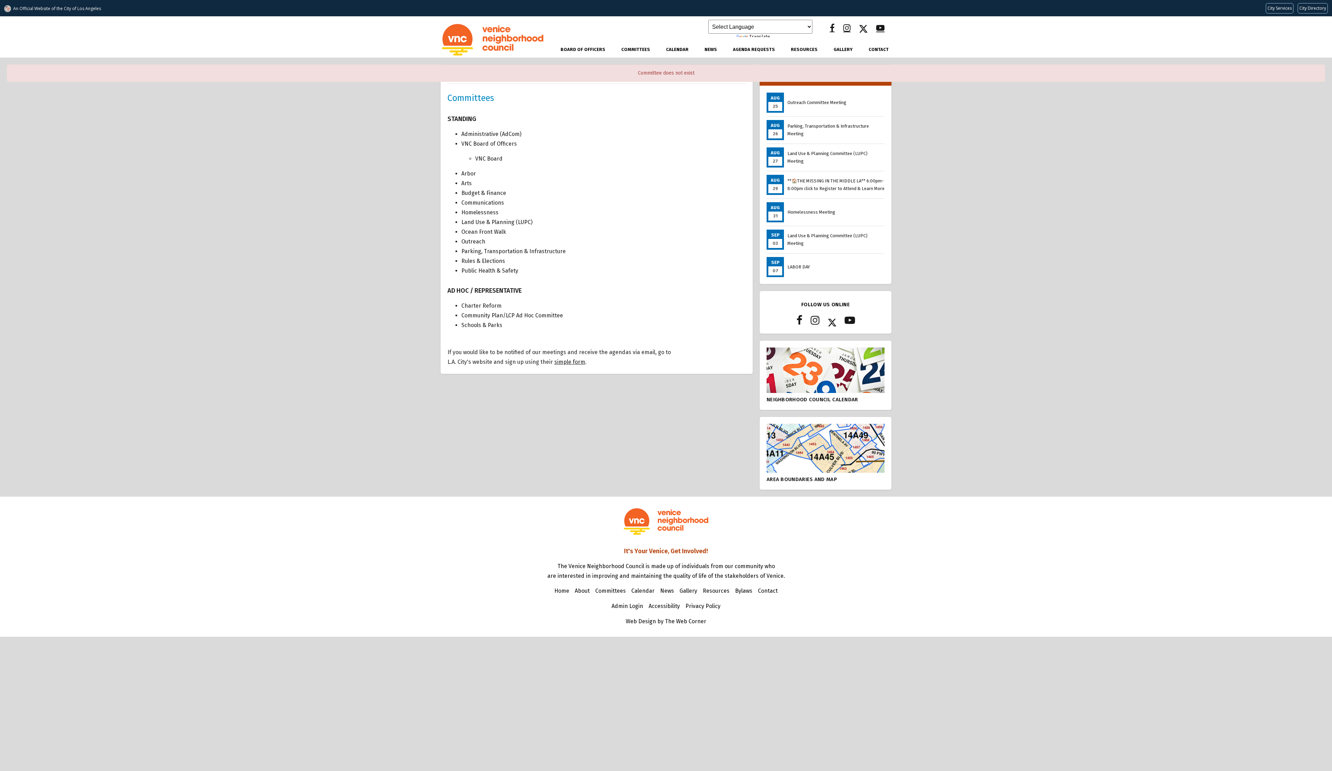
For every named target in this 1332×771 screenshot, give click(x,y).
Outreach (473, 241)
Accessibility (664, 606)
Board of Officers (583, 49)
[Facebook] (832, 28)
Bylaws (743, 591)
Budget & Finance (483, 193)
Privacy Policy (702, 606)
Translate (759, 37)
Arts (466, 183)
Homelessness (479, 212)
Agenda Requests (754, 49)
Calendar (677, 49)
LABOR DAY (798, 266)
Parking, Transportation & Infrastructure (513, 251)
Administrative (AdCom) (491, 134)
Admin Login (627, 606)
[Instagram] (847, 28)
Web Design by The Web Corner (666, 621)
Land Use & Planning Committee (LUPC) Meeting (827, 157)
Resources (804, 49)
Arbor (468, 173)
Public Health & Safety (489, 270)
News (711, 49)
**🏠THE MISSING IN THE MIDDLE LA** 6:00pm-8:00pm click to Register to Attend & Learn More (836, 184)
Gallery (843, 49)
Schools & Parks (481, 325)
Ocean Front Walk (483, 232)
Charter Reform (481, 305)
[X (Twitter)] (863, 28)
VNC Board (489, 158)
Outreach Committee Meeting (816, 102)
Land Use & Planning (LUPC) (496, 222)
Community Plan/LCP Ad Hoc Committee (512, 315)
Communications (482, 202)
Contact (879, 49)
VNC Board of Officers (489, 143)
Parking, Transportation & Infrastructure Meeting (828, 129)
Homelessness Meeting (811, 212)
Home (561, 591)
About (582, 591)
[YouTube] (880, 28)
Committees (635, 49)
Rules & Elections (483, 261)
